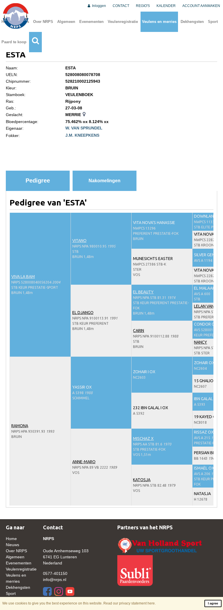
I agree (213, 603)
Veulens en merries (159, 21)
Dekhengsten (192, 21)
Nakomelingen (105, 180)
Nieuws (12, 544)
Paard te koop (13, 42)
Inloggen (98, 6)
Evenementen (91, 21)
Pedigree (38, 180)
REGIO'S (143, 6)
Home (11, 538)
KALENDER (166, 6)
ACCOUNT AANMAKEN (201, 6)
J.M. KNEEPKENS (82, 135)
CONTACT (121, 6)
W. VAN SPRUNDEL (83, 128)
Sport (213, 21)
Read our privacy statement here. (129, 603)
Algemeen (66, 21)
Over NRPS (43, 21)
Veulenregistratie (123, 21)
